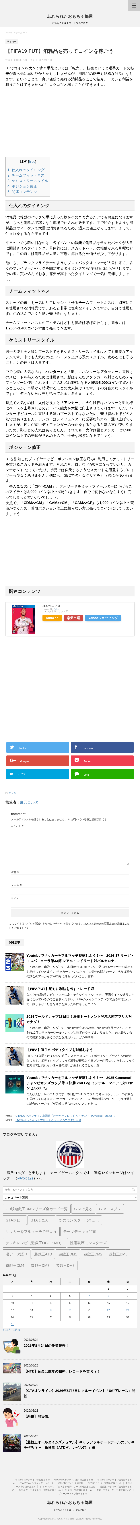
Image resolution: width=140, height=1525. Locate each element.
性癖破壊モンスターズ (88, 1243)
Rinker (56, 609)
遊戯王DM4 (15, 1265)
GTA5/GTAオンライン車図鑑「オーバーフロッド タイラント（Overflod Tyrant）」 (65, 1115)
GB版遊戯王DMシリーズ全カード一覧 (37, 1209)
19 (51, 1310)
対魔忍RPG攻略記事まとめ (78, 1490)
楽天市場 (73, 618)
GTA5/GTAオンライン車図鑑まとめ (32, 1479)
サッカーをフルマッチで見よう (31, 1232)
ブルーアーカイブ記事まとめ (73, 1493)
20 (70, 1310)
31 (12, 1324)
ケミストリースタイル (27, 181)
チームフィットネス (25, 175)
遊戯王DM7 (40, 1265)
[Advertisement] (70, 122)
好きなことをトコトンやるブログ (70, 1510)
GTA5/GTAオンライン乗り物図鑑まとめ (73, 1479)
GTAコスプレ (110, 1209)
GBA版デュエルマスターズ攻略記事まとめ (40, 1490)
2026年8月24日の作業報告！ (46, 1346)
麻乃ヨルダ (29, 802)
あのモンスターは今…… (79, 1220)
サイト (15, 898)
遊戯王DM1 (68, 1254)
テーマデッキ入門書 (79, 1232)
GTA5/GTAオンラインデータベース (37, 1483)
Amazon (52, 618)
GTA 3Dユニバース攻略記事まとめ (105, 1483)
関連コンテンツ (22, 192)
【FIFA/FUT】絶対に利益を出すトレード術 (60, 989)
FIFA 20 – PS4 (51, 606)
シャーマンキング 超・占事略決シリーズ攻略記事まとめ (67, 1486)
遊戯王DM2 (93, 1254)
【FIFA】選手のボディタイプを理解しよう (59, 1050)
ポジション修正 (22, 186)
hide (32, 161)
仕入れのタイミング (25, 170)
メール (16, 885)
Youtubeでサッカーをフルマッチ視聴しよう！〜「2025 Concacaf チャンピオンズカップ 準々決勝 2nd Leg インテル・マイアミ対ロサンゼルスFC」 (79, 1083)
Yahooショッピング (103, 618)
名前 (15, 872)
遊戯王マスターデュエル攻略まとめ (113, 1490)
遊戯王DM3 (118, 1254)
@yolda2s (25, 1178)
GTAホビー (15, 1220)
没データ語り (17, 1254)
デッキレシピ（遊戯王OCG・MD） (34, 1243)
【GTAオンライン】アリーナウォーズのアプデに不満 (48, 1120)
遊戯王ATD (43, 1254)
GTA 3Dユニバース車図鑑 (70, 1483)
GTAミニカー (41, 1220)
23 (127, 1310)
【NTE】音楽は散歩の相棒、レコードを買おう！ (62, 1371)
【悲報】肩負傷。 (37, 1416)
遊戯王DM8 (65, 1265)
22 (108, 1310)
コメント (17, 825)
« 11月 (7, 1329)
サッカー (13, 793)
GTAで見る (83, 1209)
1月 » (16, 1329)
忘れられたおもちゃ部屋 (70, 16)
